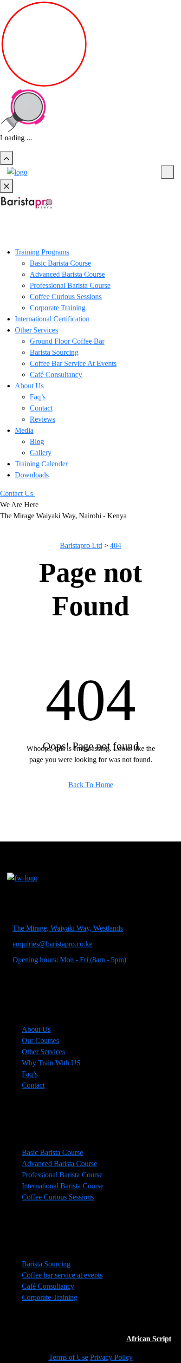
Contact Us (17, 493)
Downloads (32, 475)
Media (24, 430)
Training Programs (42, 252)
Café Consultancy (56, 374)
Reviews (42, 419)
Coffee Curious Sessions (66, 296)
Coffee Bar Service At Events (73, 363)
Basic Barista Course (60, 263)
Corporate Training (57, 308)
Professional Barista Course (70, 285)
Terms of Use (68, 1357)
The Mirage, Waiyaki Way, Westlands (68, 928)
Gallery (41, 453)
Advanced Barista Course (67, 274)
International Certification (52, 319)
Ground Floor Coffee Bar (67, 341)
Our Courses (40, 1040)
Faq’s (37, 397)
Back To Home (90, 785)
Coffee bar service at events (62, 1275)
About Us (29, 386)
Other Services (36, 330)
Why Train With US (51, 1063)
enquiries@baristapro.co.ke (52, 944)
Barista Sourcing (54, 352)
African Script (148, 1339)
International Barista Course (62, 1186)
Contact (41, 408)
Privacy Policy (111, 1357)
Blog (37, 441)
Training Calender (41, 464)
